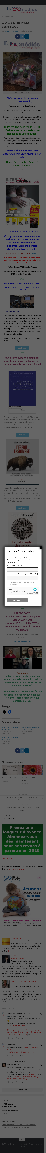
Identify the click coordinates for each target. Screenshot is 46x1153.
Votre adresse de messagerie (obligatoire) (22, 574)
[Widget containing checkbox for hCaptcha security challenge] (23, 591)
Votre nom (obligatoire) (15, 565)
